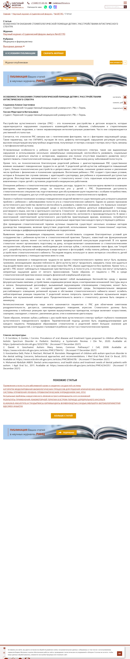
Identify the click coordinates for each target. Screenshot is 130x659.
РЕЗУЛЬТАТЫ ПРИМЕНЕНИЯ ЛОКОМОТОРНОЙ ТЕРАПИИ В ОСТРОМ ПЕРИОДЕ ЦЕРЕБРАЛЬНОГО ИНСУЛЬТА (54, 399)
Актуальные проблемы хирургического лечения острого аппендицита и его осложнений (46, 396)
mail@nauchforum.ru (61, 3)
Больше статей (63, 415)
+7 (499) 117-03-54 (39, 3)
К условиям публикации (20, 53)
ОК (119, 654)
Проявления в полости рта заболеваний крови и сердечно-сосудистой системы (42, 385)
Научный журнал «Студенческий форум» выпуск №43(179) (34, 34)
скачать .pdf (118, 102)
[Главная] (13, 5)
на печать (117, 97)
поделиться (118, 108)
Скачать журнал (53, 53)
